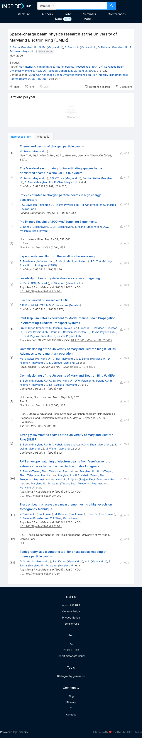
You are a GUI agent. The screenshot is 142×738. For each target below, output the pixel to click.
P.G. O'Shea (57, 178)
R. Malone (26, 518)
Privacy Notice (71, 617)
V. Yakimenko (28, 514)
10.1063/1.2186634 (82, 366)
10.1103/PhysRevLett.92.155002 (91, 340)
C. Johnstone (60, 305)
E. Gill (53, 226)
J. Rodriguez (39, 265)
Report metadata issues (71, 655)
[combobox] (81, 6)
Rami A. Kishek (91, 178)
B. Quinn (73, 479)
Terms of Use (71, 623)
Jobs (68, 14)
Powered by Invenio (14, 732)
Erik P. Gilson (27, 327)
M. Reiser (25, 151)
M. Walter (51, 448)
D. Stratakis (27, 561)
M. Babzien (61, 514)
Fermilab (75, 305)
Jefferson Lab (45, 261)
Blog (71, 696)
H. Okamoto (58, 283)
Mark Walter (27, 358)
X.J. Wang (56, 518)
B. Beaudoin (72, 47)
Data (58, 18)
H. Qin (85, 204)
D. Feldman (104, 47)
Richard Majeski (29, 336)
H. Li (99, 471)
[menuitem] (134, 6)
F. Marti (60, 261)
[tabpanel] (71, 362)
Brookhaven (40, 226)
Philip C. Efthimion (62, 332)
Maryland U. (29, 47)
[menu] (129, 6)
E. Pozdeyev (27, 261)
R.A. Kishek (56, 444)
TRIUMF (45, 305)
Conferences (117, 14)
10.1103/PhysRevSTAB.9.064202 (41, 495)
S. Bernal (15, 47)
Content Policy (71, 611)
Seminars (89, 14)
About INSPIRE (71, 605)
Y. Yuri (23, 283)
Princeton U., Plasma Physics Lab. (59, 204)
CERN (52, 265)
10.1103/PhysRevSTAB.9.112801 (41, 573)
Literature (23, 14)
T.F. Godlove (56, 384)
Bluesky (71, 702)
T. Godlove (55, 362)
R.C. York (96, 261)
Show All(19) (46, 51)
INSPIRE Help (71, 649)
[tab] (21, 137)
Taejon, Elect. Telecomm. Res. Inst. (53, 471)
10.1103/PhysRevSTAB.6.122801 (41, 526)
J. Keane (80, 226)
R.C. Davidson (28, 204)
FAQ (71, 643)
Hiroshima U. (74, 283)
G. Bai (42, 47)
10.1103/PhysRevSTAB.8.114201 (41, 291)
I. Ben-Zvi (92, 514)
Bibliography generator (71, 676)
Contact (71, 714)
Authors (47, 14)
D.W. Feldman (83, 380)
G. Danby (25, 226)
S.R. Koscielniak (29, 305)
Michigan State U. (77, 261)
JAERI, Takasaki (38, 283)
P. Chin (58, 182)
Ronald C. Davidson (92, 327)
